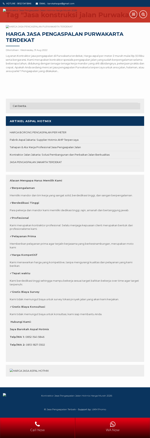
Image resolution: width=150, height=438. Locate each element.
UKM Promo (99, 409)
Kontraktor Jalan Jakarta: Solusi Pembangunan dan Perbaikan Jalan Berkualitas (60, 154)
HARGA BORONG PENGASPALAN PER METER (38, 132)
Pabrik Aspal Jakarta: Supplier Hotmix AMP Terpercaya (44, 139)
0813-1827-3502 (35, 344)
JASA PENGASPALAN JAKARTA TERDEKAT (36, 162)
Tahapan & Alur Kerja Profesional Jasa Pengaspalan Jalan (45, 147)
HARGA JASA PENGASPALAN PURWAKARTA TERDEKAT (64, 37)
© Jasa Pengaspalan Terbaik (60, 409)
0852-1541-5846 (34, 336)
